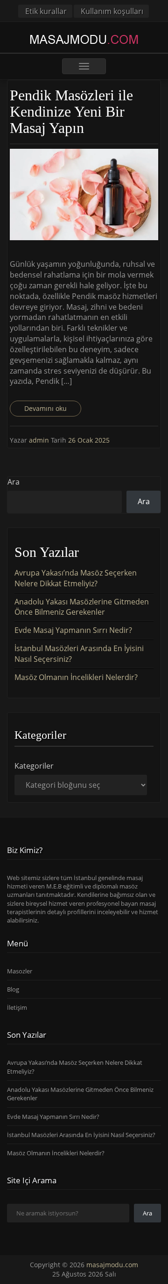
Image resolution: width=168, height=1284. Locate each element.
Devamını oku (45, 408)
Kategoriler (34, 766)
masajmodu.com (112, 1264)
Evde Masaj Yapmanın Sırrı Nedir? (73, 630)
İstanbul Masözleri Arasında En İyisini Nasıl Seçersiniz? (81, 1135)
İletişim (17, 1007)
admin (40, 440)
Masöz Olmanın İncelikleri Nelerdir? (76, 677)
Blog (13, 989)
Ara (13, 482)
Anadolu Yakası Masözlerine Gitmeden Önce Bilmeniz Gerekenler (81, 607)
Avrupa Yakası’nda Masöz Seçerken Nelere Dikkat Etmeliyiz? (75, 578)
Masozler (19, 971)
